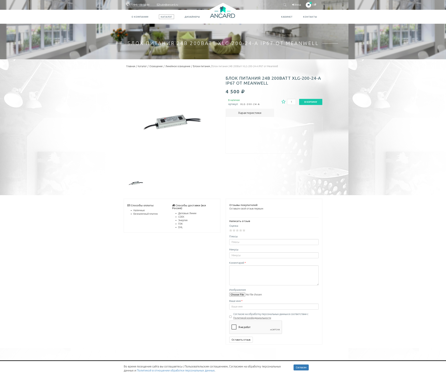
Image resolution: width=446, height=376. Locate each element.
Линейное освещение (177, 66)
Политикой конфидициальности (252, 317)
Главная (130, 66)
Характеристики (249, 112)
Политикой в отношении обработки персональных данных (176, 370)
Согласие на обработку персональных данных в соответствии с (270, 316)
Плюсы (233, 236)
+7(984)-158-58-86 (138, 4)
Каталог (142, 66)
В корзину (310, 102)
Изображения (237, 289)
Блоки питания (201, 66)
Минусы (233, 249)
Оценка (233, 225)
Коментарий (237, 262)
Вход (297, 4)
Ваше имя (236, 300)
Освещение (156, 66)
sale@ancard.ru (169, 4)
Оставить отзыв (241, 339)
